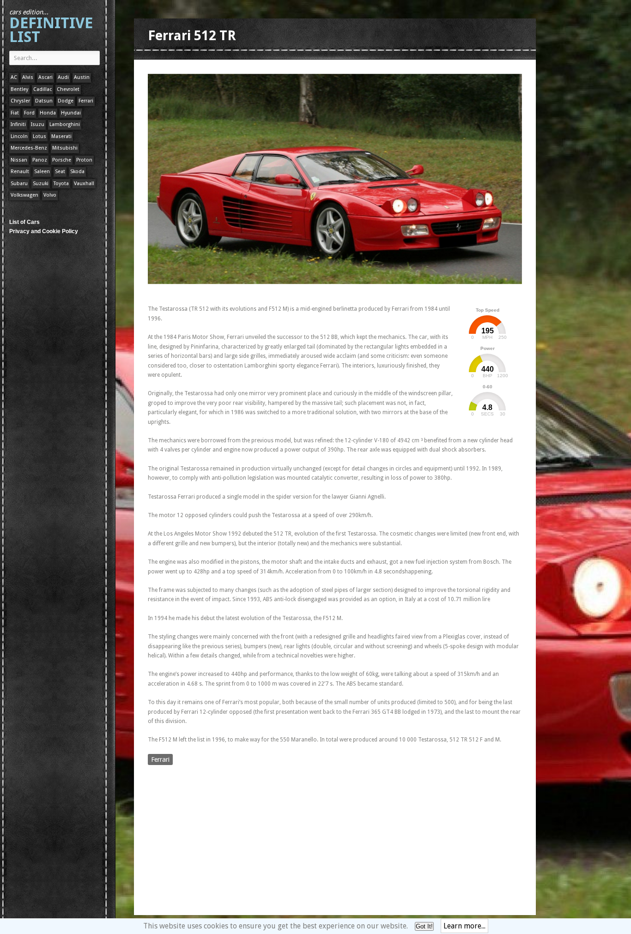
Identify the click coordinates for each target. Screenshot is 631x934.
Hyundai (71, 113)
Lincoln (19, 136)
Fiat (15, 113)
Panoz (39, 160)
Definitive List (51, 27)
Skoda (77, 172)
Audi (63, 77)
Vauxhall (84, 184)
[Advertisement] (316, 292)
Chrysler (20, 101)
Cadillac (42, 89)
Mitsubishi (65, 148)
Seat (60, 172)
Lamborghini (64, 124)
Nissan (19, 160)
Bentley (19, 89)
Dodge (65, 101)
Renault (20, 172)
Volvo (49, 195)
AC (14, 77)
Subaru (19, 184)
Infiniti (18, 124)
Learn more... (464, 926)
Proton (84, 160)
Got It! (424, 926)
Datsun (44, 101)
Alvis (27, 77)
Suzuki (41, 184)
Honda (48, 113)
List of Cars (24, 222)
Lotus (39, 136)
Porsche (61, 160)
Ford (29, 113)
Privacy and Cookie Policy (43, 231)
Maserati (61, 136)
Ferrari (86, 101)
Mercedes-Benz (29, 148)
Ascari (45, 77)
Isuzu (37, 124)
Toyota (61, 184)
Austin (82, 77)
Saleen (42, 172)
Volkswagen (24, 195)
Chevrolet (68, 89)
